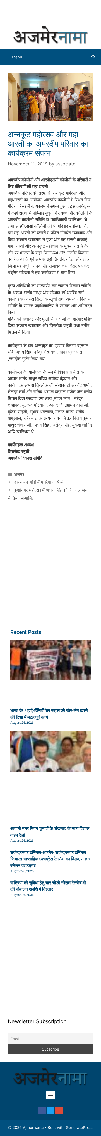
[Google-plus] (59, 1110)
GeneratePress (79, 1127)
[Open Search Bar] (93, 57)
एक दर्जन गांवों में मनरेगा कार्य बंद (39, 482)
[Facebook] (42, 1110)
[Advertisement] (53, 11)
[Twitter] (50, 1110)
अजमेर (19, 474)
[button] (50, 1095)
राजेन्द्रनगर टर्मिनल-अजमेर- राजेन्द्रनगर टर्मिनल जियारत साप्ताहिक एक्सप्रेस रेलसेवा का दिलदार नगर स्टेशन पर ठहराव (50, 859)
